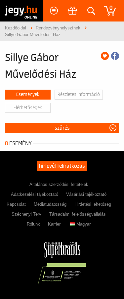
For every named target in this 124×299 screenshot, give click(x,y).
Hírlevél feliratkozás (62, 166)
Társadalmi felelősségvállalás (77, 214)
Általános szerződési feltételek (58, 184)
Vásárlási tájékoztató (86, 194)
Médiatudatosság (50, 204)
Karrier (54, 224)
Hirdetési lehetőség (92, 204)
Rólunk (33, 224)
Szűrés (62, 128)
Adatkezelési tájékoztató (34, 194)
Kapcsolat (16, 204)
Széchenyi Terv (26, 214)
